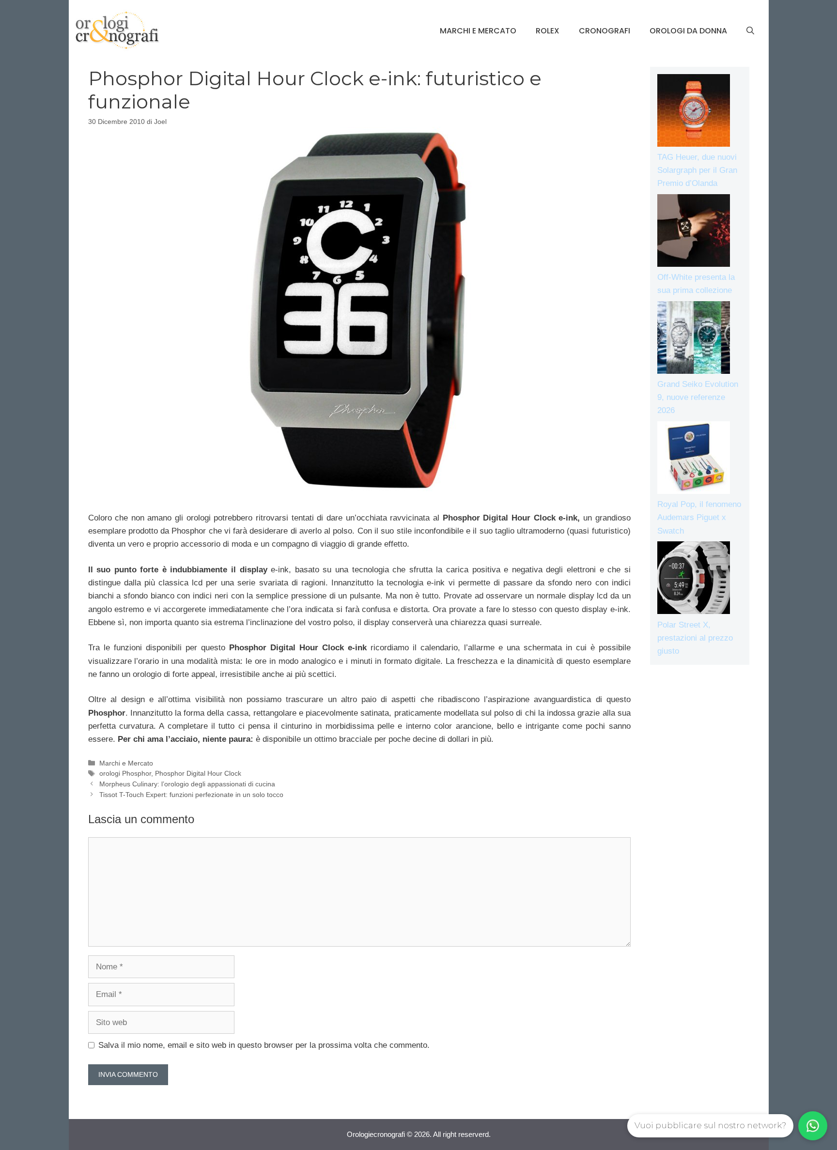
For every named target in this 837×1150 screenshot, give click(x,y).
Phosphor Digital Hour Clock (198, 773)
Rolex (547, 30)
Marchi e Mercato (478, 30)
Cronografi (604, 30)
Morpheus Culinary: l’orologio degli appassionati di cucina (187, 784)
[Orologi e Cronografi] (117, 30)
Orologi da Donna (688, 30)
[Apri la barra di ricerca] (750, 31)
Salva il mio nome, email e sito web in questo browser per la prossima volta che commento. (264, 1045)
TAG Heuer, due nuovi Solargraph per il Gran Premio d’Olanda (697, 170)
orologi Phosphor (125, 773)
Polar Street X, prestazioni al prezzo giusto (695, 638)
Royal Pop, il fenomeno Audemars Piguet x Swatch (699, 517)
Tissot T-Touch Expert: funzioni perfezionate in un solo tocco (191, 794)
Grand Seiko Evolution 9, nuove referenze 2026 (697, 397)
